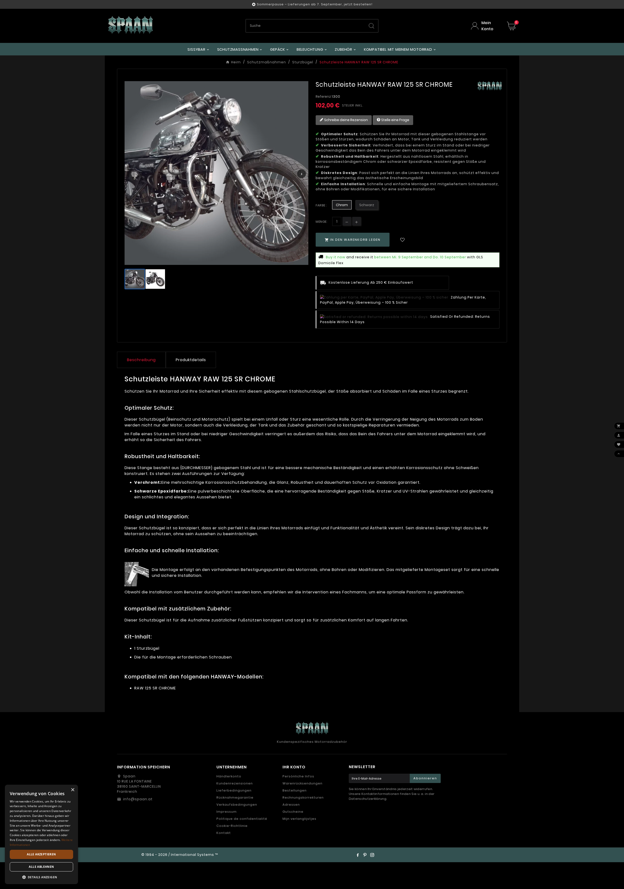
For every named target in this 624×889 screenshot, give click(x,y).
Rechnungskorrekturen (303, 797)
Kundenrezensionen (234, 783)
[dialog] (41, 834)
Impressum (226, 811)
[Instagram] (372, 855)
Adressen (291, 804)
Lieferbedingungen (234, 790)
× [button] (72, 790)
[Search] (371, 26)
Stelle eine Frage (394, 119)
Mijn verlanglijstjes (299, 818)
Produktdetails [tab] (191, 360)
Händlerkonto (228, 776)
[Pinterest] (365, 855)
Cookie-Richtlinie (232, 825)
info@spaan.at (138, 799)
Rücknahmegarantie (235, 797)
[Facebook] (357, 855)
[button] (41, 877)
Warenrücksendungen (302, 783)
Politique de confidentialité (241, 818)
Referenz (324, 96)
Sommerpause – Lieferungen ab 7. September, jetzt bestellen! (314, 4)
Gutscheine (293, 811)
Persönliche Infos (298, 776)
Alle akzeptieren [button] (41, 854)
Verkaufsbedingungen (236, 804)
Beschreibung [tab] (141, 360)
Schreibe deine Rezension (345, 119)
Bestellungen (295, 790)
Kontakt (223, 833)
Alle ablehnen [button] (41, 867)
